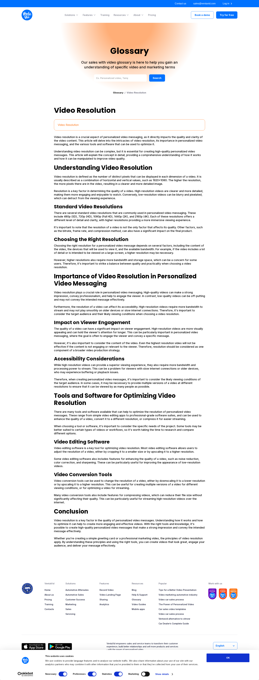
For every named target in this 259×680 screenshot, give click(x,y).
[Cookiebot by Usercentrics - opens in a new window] (25, 674)
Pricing (152, 14)
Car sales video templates (172, 609)
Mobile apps (138, 609)
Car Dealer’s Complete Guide (174, 623)
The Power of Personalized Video (176, 604)
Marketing (70, 604)
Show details (162, 674)
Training (104, 14)
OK (228, 657)
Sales (68, 609)
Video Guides (139, 604)
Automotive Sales (74, 594)
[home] (27, 15)
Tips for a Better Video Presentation (177, 590)
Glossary (118, 92)
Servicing (70, 614)
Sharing (104, 599)
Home (48, 590)
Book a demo (202, 14)
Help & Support (139, 594)
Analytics (104, 604)
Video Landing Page (110, 594)
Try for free (227, 14)
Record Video (107, 590)
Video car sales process (171, 599)
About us (49, 594)
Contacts (49, 609)
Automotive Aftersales (77, 590)
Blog (134, 590)
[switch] (92, 674)
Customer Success (75, 599)
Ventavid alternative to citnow (174, 618)
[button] (72, 15)
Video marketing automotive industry (178, 594)
